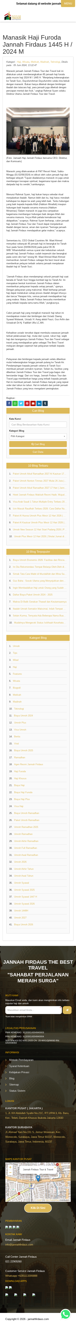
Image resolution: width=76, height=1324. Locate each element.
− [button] (10, 1172)
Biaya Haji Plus (22, 799)
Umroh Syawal (21, 882)
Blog (11, 1078)
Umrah (16, 646)
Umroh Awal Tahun (23, 875)
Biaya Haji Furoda (23, 792)
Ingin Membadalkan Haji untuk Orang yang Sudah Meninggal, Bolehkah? (40, 587)
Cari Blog (39, 444)
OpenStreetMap (52, 1200)
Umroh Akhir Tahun (24, 869)
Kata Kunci (15, 419)
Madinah (44, 62)
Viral (16, 743)
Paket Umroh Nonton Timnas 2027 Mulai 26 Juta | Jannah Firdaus (40, 480)
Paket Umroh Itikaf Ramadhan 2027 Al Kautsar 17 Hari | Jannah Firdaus (40, 473)
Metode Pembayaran (21, 1059)
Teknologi (55, 62)
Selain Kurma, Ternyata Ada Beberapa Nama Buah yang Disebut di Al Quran (40, 615)
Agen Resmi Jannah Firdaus (28, 764)
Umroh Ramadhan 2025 (26, 827)
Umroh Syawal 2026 (24, 903)
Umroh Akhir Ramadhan (26, 841)
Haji (19, 62)
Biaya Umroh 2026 (23, 924)
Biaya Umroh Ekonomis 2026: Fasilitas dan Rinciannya (40, 560)
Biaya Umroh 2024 (23, 715)
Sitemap (14, 1084)
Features (17, 674)
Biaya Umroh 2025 (23, 750)
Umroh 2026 (20, 862)
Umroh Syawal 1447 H (25, 896)
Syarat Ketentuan (19, 1066)
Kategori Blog (16, 430)
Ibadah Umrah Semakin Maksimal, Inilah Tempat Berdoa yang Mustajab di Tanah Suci (40, 608)
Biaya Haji (19, 785)
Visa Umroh (20, 729)
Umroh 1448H (21, 910)
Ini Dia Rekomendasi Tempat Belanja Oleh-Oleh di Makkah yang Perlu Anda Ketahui (40, 567)
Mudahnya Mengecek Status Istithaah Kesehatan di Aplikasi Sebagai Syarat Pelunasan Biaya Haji (40, 622)
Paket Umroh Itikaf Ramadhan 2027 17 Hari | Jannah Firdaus (40, 488)
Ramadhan (19, 757)
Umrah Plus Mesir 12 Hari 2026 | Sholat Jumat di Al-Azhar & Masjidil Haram (40, 536)
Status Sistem (17, 1090)
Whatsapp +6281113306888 (21, 1275)
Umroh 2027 (20, 917)
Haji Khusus (20, 778)
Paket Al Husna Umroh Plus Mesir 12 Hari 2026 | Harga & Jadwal (40, 515)
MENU (68, 3)
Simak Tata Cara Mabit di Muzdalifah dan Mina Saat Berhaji (40, 574)
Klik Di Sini (38, 1207)
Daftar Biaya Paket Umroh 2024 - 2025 (32, 594)
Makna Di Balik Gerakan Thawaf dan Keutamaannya (39, 601)
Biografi (17, 687)
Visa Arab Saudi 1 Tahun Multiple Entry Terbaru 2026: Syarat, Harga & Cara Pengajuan (40, 501)
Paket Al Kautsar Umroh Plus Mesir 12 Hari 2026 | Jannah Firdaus (40, 522)
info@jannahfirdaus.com (19, 1244)
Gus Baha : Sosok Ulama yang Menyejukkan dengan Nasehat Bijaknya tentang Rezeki (40, 580)
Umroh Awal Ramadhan (26, 855)
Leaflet (39, 1200)
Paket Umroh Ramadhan (26, 820)
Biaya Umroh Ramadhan (26, 813)
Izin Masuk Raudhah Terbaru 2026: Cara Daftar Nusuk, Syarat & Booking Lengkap (40, 508)
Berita (17, 736)
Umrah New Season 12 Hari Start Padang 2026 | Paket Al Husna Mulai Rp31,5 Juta (40, 529)
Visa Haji (18, 806)
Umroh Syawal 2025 (24, 890)
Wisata (25, 62)
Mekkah (35, 62)
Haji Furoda (20, 771)
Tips (15, 653)
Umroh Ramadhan (23, 834)
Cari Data (38, 451)
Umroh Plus (20, 722)
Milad (15, 660)
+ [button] (10, 1167)
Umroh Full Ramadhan (25, 848)
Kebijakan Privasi (19, 1072)
